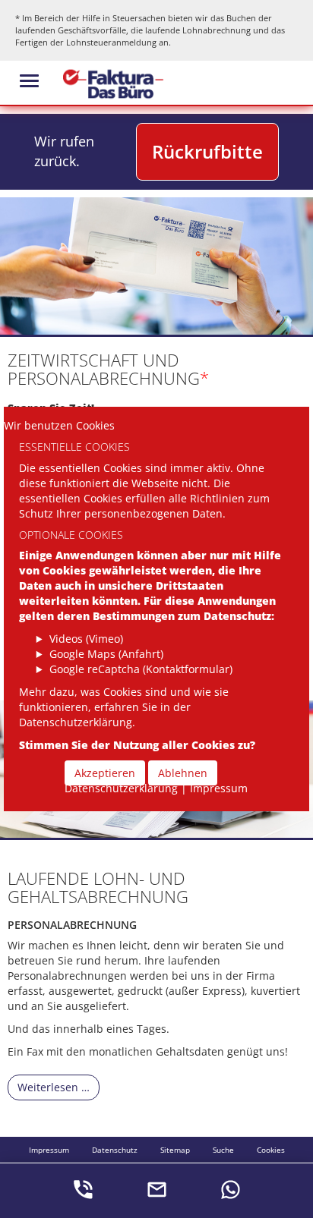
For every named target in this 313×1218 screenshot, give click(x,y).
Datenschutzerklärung (121, 788)
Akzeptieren (104, 773)
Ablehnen (182, 773)
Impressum (219, 788)
